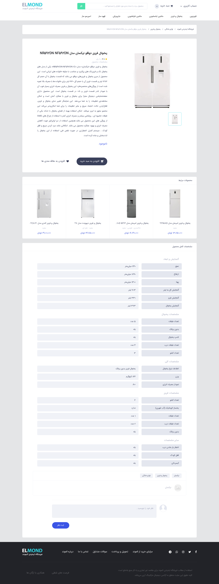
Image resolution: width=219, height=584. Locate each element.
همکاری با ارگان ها (35, 573)
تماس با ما (83, 552)
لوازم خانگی (146, 475)
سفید (175, 228)
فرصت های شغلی (60, 573)
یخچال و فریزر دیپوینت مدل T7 (87, 223)
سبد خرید (165, 6)
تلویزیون (193, 16)
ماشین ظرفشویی (135, 16)
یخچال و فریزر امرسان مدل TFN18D (175, 223)
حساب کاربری (190, 6)
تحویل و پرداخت (120, 552)
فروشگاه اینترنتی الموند (167, 570)
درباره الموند (67, 552)
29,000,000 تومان (44, 232)
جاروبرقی (116, 16)
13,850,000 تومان (175, 232)
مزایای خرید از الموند (143, 552)
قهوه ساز (101, 16)
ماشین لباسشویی (156, 16)
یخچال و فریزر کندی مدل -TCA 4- (44, 223)
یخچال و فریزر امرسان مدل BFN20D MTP (130, 223)
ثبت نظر (60, 525)
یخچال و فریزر (176, 16)
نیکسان (176, 475)
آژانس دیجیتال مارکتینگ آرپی (154, 575)
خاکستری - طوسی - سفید (131, 228)
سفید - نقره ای (88, 228)
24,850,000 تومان (87, 232)
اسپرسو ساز (86, 16)
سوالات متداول (100, 552)
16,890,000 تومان (131, 232)
